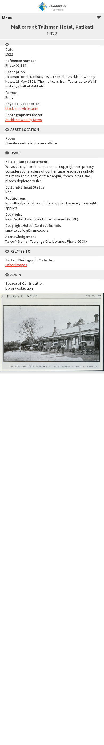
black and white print (21, 108)
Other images (16, 264)
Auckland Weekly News (23, 119)
